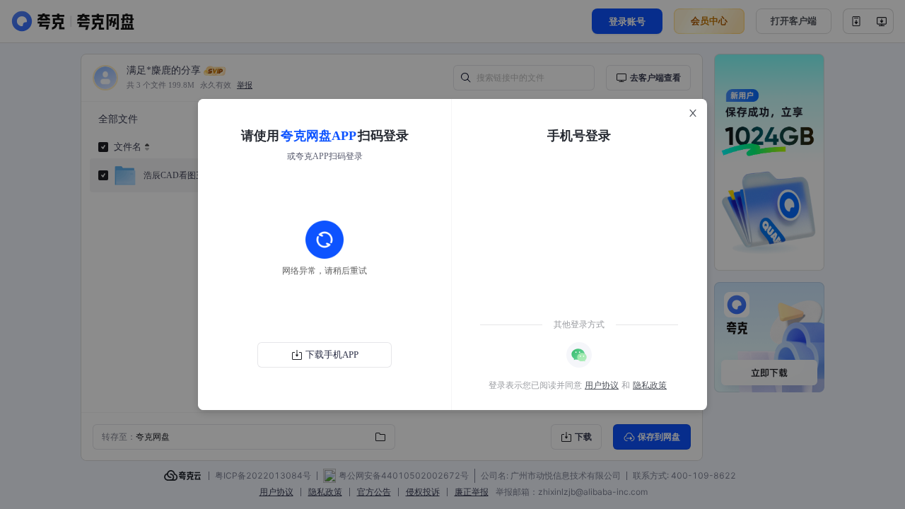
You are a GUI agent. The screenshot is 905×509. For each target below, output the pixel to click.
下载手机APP (331, 354)
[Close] (693, 113)
